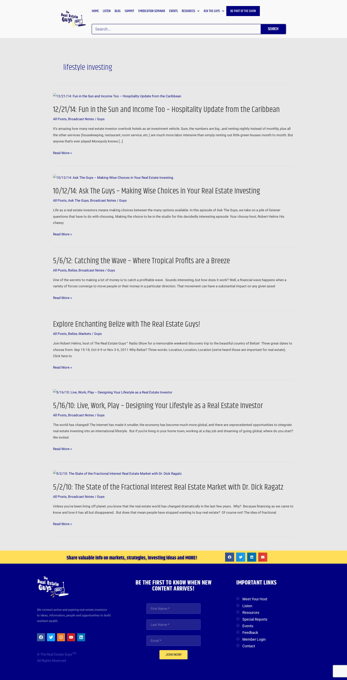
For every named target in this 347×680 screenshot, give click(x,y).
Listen (107, 11)
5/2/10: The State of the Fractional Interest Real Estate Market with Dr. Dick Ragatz (168, 487)
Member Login (254, 639)
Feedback (250, 632)
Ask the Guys (212, 11)
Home (95, 11)
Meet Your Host (254, 599)
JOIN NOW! (173, 655)
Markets (85, 334)
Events (173, 11)
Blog (118, 11)
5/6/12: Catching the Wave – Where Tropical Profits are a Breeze (141, 261)
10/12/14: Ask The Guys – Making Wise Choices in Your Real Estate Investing (156, 191)
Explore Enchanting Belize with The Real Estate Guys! (126, 324)
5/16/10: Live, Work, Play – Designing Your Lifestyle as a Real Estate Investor (158, 406)
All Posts (60, 119)
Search (273, 29)
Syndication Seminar (151, 11)
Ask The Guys (78, 200)
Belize (72, 270)
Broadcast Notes (81, 119)
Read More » (62, 153)
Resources (188, 11)
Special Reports (254, 619)
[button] (229, 557)
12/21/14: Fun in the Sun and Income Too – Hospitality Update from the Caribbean (166, 110)
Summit (129, 11)
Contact (248, 646)
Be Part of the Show (243, 11)
